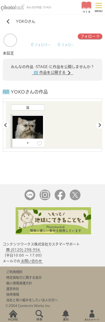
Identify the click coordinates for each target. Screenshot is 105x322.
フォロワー (41, 45)
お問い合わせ (31, 261)
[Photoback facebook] (60, 199)
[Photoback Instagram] (45, 199)
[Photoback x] (75, 199)
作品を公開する (52, 72)
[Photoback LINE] (30, 199)
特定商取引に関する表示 (24, 277)
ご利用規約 (14, 271)
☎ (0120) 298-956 (23, 249)
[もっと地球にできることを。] (53, 233)
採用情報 (12, 294)
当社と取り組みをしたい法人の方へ (32, 300)
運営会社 (12, 288)
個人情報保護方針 (19, 283)
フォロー (88, 36)
